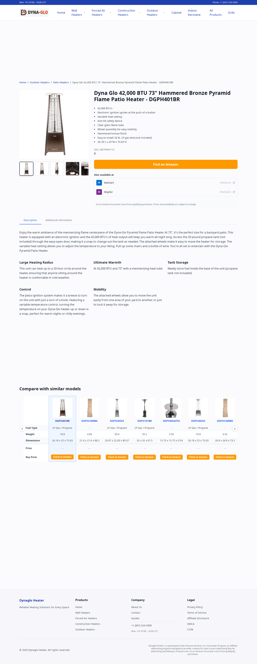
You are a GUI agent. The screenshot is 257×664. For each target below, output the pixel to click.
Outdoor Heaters (152, 13)
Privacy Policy (195, 607)
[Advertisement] (124, 50)
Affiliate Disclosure (198, 618)
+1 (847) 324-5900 (141, 625)
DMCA (190, 623)
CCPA (190, 629)
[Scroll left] (22, 429)
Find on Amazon (165, 164)
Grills (231, 13)
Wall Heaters (77, 13)
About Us (136, 607)
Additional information (58, 220)
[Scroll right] (235, 429)
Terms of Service (196, 612)
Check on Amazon (62, 456)
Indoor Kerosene (194, 13)
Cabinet (177, 13)
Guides (135, 618)
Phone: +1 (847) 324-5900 (225, 2)
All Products (216, 13)
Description (30, 220)
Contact (135, 612)
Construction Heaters (126, 13)
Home (61, 13)
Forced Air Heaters (98, 13)
